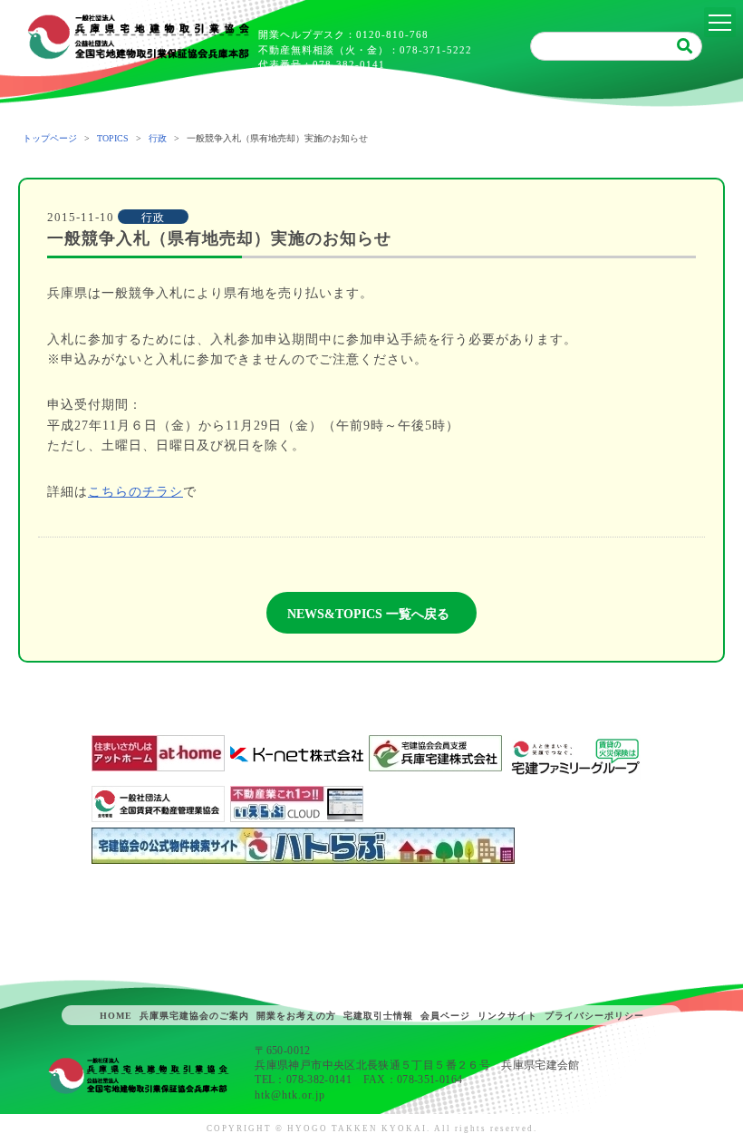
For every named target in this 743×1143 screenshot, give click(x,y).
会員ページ (445, 1016)
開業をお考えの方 (296, 1016)
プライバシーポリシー (594, 1016)
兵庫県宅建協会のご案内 (194, 1016)
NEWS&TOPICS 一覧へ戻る (368, 614)
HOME (116, 1016)
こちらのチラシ (135, 492)
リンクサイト (507, 1016)
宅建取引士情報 (378, 1016)
